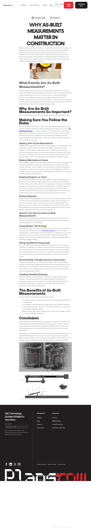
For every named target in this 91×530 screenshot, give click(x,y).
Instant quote (69, 5)
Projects (45, 5)
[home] (8, 5)
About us (56, 5)
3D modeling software (48, 230)
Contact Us (61, 5)
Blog (51, 5)
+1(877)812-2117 (81, 5)
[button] (24, 5)
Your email (8, 424)
